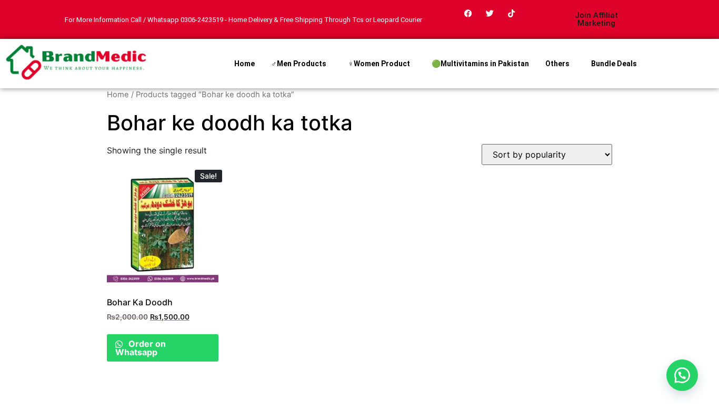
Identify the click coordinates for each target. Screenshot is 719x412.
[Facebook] (468, 13)
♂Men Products (298, 63)
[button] (682, 375)
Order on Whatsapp (140, 347)
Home (244, 63)
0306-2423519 (202, 20)
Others (557, 63)
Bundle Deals (614, 63)
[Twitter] (490, 13)
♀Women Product (379, 63)
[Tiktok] (512, 13)
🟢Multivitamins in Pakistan (480, 63)
